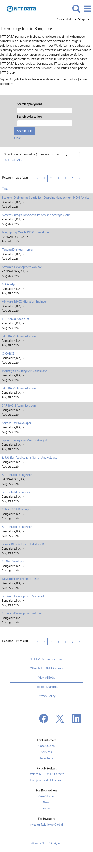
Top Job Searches (46, 687)
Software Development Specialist (23, 596)
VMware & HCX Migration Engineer (24, 301)
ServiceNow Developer (16, 423)
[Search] (76, 8)
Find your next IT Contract (46, 780)
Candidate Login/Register (73, 20)
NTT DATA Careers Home (46, 659)
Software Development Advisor (22, 267)
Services (46, 752)
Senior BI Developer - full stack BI (23, 544)
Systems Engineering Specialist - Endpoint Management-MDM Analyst (46, 197)
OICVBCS (8, 353)
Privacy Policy (46, 696)
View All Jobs (46, 677)
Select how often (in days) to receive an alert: (32, 155)
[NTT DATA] (19, 8)
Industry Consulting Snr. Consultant (24, 371)
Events (46, 809)
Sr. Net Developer (13, 561)
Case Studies (46, 746)
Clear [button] (17, 138)
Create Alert (15, 160)
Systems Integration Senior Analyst (24, 440)
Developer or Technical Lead (20, 579)
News (46, 803)
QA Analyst (9, 284)
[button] (87, 8)
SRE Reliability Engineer (17, 475)
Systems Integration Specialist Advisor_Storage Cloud (36, 215)
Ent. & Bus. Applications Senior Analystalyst (29, 457)
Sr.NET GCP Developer (16, 509)
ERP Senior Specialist (15, 319)
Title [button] (5, 189)
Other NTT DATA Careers (46, 668)
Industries (46, 758)
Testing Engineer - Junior (17, 249)
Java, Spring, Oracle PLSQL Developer (26, 232)
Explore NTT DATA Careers (46, 774)
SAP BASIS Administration (19, 336)
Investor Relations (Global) (47, 825)
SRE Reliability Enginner (17, 527)
